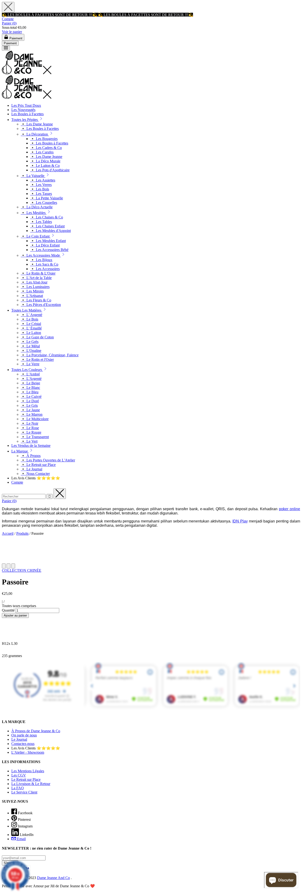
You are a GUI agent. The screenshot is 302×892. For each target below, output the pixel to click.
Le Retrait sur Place (26, 779)
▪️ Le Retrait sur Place (38, 465)
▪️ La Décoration (35, 134)
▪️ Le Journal (31, 469)
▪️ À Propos (31, 456)
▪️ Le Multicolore (35, 419)
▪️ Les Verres (41, 185)
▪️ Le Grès (29, 342)
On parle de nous (24, 735)
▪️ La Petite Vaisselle (46, 198)
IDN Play (240, 521)
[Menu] (6, 48)
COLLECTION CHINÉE (21, 570)
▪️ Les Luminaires (35, 287)
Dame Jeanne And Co (53, 878)
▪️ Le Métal (30, 346)
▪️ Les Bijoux (41, 260)
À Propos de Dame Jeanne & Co (35, 731)
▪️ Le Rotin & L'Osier (38, 273)
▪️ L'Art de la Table (36, 278)
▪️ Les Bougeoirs (44, 139)
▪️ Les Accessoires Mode (41, 255)
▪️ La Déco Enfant (45, 245)
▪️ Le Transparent (35, 437)
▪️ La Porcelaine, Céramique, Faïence (50, 355)
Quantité (8, 610)
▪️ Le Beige (30, 383)
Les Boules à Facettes (27, 114)
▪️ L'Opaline (31, 351)
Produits (22, 533)
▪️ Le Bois (29, 319)
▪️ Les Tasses (41, 194)
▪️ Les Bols (39, 189)
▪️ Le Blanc (30, 388)
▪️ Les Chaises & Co (46, 217)
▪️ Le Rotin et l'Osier (37, 360)
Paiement (10, 43)
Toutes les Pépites (25, 120)
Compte (8, 19)
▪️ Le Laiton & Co (45, 166)
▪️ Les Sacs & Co (44, 264)
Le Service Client (24, 792)
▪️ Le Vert (29, 441)
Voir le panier (12, 32)
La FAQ (17, 788)
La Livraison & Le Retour (30, 784)
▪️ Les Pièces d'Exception (41, 305)
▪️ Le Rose (30, 428)
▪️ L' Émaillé (31, 328)
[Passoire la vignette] (4, 565)
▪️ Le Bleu (29, 392)
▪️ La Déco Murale (45, 161)
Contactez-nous (22, 744)
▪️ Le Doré (30, 401)
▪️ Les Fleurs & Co (36, 300)
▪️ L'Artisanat (32, 296)
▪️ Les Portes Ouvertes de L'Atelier (48, 460)
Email (21, 839)
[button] (41, 120)
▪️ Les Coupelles (43, 203)
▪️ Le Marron (31, 414)
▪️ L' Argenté (31, 315)
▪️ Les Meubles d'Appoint (50, 231)
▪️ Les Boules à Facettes (40, 129)
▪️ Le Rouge (31, 432)
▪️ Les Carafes (42, 152)
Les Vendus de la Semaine (30, 446)
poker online (289, 509)
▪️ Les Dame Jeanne (37, 124)
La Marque (20, 451)
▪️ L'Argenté (31, 379)
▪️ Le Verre (30, 364)
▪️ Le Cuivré (31, 397)
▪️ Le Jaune (30, 410)
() (9, 23)
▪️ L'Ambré (30, 374)
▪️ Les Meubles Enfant (48, 241)
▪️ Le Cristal (31, 324)
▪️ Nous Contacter (35, 474)
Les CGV (18, 775)
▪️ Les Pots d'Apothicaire (50, 170)
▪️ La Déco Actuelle (37, 207)
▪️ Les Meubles (33, 213)
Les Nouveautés (23, 110)
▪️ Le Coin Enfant (35, 236)
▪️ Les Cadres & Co (46, 148)
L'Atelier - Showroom (27, 752)
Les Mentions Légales (27, 771)
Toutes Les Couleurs (27, 370)
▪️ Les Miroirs (32, 291)
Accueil (7, 533)
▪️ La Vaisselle (33, 176)
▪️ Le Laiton (31, 333)
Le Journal (19, 739)
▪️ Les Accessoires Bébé (49, 250)
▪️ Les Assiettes (42, 180)
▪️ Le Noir (29, 423)
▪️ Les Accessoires (45, 269)
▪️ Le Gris (29, 405)
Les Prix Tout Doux (26, 105)
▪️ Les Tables (41, 222)
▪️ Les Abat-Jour (34, 282)
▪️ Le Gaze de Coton (37, 337)
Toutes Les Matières (26, 310)
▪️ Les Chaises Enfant (47, 226)
